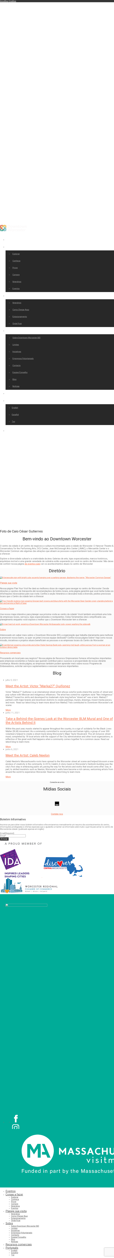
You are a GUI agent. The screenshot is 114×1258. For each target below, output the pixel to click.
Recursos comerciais (20, 393)
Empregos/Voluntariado (23, 358)
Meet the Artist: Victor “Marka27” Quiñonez (38, 686)
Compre (16, 275)
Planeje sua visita (17, 295)
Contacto (17, 365)
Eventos (12, 239)
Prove (15, 268)
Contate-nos (57, 814)
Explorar (16, 254)
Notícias (16, 386)
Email (7, 833)
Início (2, 1)
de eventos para (32, 564)
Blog (6, 1)
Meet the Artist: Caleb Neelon (28, 755)
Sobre (10, 330)
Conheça (16, 261)
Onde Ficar (17, 323)
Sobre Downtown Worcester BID (26, 338)
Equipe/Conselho (20, 372)
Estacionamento (20, 317)
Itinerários (17, 282)
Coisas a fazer (15, 246)
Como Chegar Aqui (21, 310)
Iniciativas (17, 351)
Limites (16, 345)
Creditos (12, 1)
